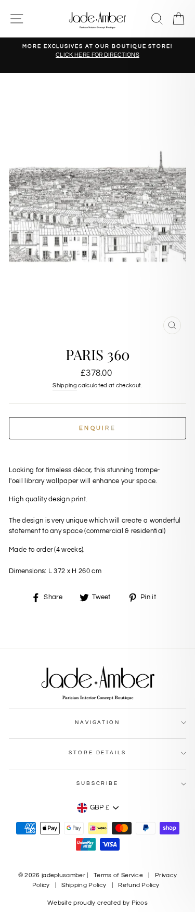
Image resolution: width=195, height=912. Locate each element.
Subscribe (97, 783)
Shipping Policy (83, 885)
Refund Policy (138, 885)
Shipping (65, 385)
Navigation (97, 722)
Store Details (97, 752)
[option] (97, 51)
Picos (140, 903)
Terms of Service (118, 875)
